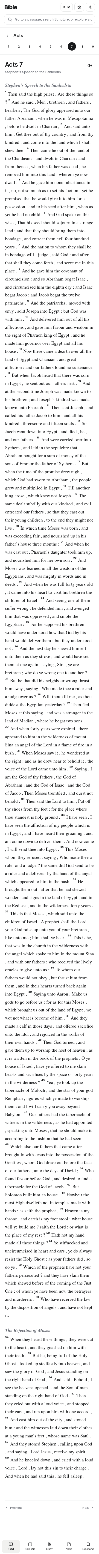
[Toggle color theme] (90, 7)
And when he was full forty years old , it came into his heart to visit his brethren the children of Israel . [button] (49, 592)
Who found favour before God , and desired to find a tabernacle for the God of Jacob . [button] (49, 1178)
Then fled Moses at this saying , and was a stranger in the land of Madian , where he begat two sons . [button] (49, 712)
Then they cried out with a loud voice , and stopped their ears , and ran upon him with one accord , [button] (48, 1403)
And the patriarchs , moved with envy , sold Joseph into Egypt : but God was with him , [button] (47, 311)
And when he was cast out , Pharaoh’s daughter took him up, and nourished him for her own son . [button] (48, 552)
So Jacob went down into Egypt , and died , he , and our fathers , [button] (46, 431)
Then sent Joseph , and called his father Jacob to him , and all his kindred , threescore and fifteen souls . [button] (49, 415)
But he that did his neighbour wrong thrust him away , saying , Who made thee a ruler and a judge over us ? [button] (48, 688)
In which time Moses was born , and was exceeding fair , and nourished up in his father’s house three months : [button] (46, 536)
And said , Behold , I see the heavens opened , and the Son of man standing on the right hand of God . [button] (48, 1387)
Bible (10, 7)
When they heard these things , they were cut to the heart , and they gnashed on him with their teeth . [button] (49, 1347)
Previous (16, 1507)
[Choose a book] (7, 35)
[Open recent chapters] (79, 7)
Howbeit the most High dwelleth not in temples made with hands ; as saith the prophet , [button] (47, 1203)
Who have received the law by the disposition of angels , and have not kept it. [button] (48, 1307)
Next (85, 1507)
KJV (66, 7)
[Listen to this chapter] (89, 65)
